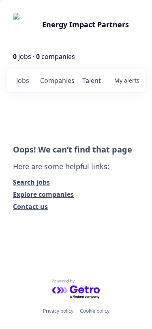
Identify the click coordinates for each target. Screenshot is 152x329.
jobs (22, 80)
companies (57, 80)
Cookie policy (94, 310)
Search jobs (31, 182)
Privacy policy (58, 310)
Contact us (30, 206)
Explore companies (43, 194)
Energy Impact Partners (85, 24)
